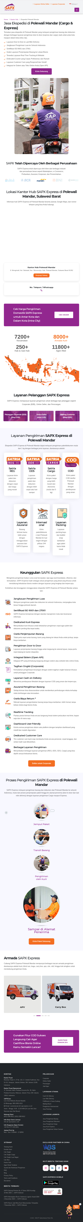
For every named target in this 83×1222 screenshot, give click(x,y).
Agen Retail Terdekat (10, 1165)
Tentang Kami (8, 1147)
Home (6, 19)
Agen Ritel (61, 351)
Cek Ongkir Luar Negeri (11, 1157)
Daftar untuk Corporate (41, 763)
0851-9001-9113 (17, 1103)
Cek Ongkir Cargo (9, 1154)
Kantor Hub (14, 19)
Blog (5, 1173)
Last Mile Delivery (48, 1098)
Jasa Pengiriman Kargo (50, 1124)
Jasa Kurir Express (49, 1126)
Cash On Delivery (48, 1096)
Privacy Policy (8, 1175)
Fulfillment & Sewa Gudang (51, 1101)
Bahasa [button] (74, 4)
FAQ (5, 1170)
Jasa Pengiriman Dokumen (51, 1121)
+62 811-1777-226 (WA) (11, 1127)
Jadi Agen (46, 1086)
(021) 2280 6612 (20, 1116)
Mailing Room (47, 1104)
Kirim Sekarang (41, 71)
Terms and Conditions (11, 1178)
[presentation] (5, 996)
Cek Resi (7, 1160)
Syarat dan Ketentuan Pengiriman (14, 1167)
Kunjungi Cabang (41, 275)
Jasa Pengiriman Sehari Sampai (53, 1129)
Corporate (46, 1078)
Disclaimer (7, 1181)
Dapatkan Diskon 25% (63, 1041)
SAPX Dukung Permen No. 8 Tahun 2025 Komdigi (19, 1190)
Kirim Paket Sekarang (41, 941)
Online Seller (47, 1081)
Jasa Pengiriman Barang (50, 1119)
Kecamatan (22, 340)
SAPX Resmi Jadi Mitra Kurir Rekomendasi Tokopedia (21, 1203)
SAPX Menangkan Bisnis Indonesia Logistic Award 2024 (21, 1197)
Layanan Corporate (58, 4)
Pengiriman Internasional (50, 1106)
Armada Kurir (61, 340)
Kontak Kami (8, 1149)
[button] (34, 1016)
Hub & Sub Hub (22, 351)
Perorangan (46, 1083)
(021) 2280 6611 (9, 1116)
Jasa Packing (47, 1109)
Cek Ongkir (64, 315)
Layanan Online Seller (41, 4)
